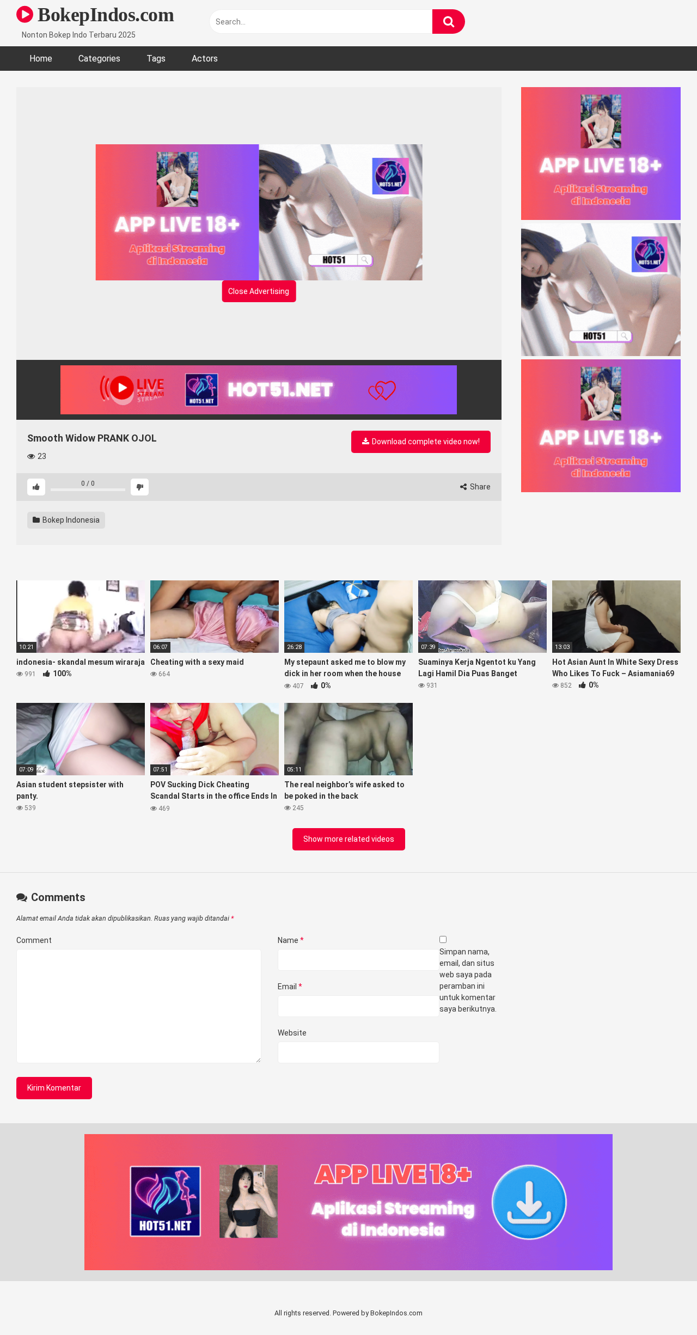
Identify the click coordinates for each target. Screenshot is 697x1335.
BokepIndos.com (103, 15)
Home (40, 58)
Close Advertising (258, 291)
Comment (34, 940)
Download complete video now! (425, 441)
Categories (99, 58)
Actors (205, 58)
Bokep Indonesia (70, 520)
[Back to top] (660, 1302)
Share (479, 486)
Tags (156, 58)
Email (290, 986)
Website (292, 1032)
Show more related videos (348, 839)
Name (291, 940)
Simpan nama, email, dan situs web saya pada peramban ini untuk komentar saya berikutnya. (468, 980)
